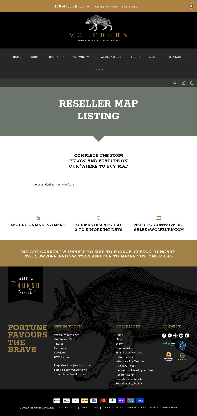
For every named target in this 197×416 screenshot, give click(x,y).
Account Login (125, 374)
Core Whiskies (125, 348)
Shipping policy (136, 407)
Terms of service (113, 407)
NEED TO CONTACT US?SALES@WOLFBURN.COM (159, 227)
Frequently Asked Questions (135, 370)
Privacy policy (89, 407)
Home (119, 334)
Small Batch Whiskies (129, 352)
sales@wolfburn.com (74, 369)
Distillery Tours (126, 365)
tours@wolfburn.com (75, 374)
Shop (119, 339)
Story (119, 343)
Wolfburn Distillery (41, 408)
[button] (53, 57)
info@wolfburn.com (79, 365)
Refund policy (68, 407)
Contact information (163, 407)
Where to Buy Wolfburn (131, 361)
